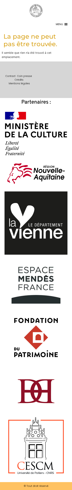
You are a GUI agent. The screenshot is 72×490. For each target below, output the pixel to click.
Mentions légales (19, 83)
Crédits (19, 79)
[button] (59, 24)
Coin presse (24, 76)
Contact (10, 76)
